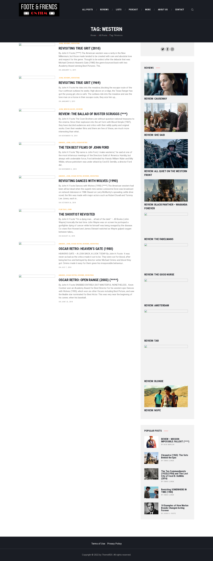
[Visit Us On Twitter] (162, 48)
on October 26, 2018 (67, 203)
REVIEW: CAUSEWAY (155, 98)
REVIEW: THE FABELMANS (158, 239)
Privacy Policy (114, 543)
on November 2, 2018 (68, 169)
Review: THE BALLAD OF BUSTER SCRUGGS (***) (93, 114)
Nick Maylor (169, 444)
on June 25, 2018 (66, 302)
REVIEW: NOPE (152, 410)
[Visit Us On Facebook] (167, 48)
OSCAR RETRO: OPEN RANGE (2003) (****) (88, 280)
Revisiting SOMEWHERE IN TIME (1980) (174, 490)
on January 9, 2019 (67, 101)
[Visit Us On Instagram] (172, 48)
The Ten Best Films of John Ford (84, 147)
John (61, 43)
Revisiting (75, 43)
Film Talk (63, 209)
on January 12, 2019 (67, 70)
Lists (73, 143)
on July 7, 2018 (65, 267)
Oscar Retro (82, 143)
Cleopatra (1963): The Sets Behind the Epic (174, 456)
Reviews (67, 43)
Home (93, 35)
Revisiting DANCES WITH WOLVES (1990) (88, 181)
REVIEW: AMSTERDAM (156, 305)
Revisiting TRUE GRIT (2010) (80, 48)
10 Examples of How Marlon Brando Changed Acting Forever (174, 508)
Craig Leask (169, 461)
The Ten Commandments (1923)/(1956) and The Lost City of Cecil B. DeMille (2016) (174, 475)
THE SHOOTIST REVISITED (77, 214)
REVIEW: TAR (151, 340)
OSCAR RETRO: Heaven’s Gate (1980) (86, 249)
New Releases (69, 109)
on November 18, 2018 (68, 136)
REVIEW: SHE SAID (154, 135)
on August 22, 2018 (67, 236)
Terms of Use (98, 543)
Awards (62, 143)
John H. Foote (170, 513)
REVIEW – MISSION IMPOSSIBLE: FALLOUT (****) (175, 440)
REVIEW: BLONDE (153, 381)
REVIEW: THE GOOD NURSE (159, 274)
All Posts (103, 35)
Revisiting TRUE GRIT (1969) (80, 83)
